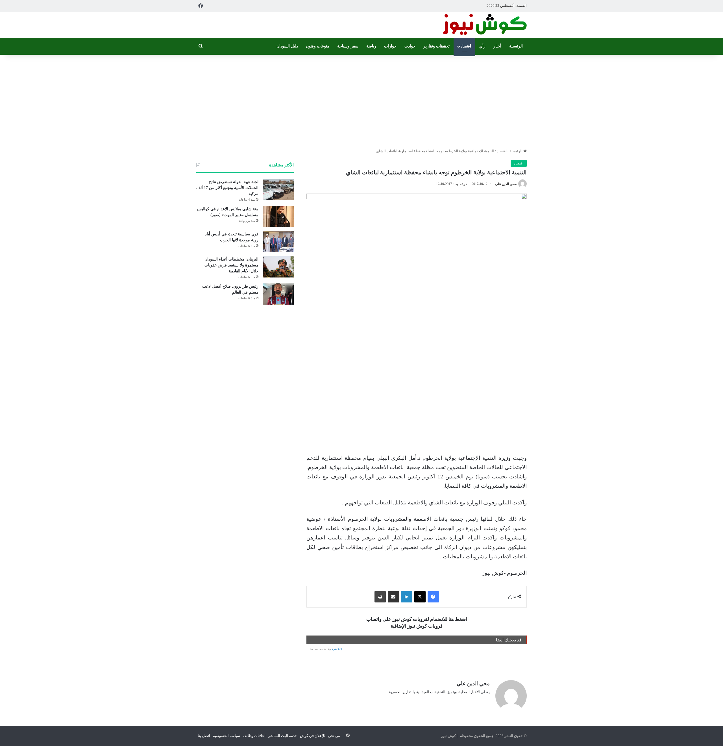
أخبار (497, 46)
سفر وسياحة (347, 46)
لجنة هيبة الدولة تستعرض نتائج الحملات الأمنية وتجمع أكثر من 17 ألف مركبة (227, 188)
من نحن (334, 736)
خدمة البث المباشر (282, 736)
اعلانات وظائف (254, 736)
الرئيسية (516, 46)
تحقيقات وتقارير (436, 46)
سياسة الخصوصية (226, 736)
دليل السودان (287, 46)
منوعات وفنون (317, 46)
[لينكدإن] (406, 596)
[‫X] (420, 596)
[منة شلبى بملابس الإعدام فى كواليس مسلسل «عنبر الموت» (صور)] (278, 216)
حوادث (409, 46)
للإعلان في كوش (312, 736)
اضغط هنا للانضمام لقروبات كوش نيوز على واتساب (416, 619)
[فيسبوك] (433, 596)
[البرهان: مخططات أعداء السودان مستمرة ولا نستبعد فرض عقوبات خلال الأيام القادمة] (278, 266)
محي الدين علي (506, 184)
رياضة (371, 46)
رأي (482, 46)
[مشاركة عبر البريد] (393, 596)
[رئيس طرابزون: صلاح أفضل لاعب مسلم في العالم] (278, 294)
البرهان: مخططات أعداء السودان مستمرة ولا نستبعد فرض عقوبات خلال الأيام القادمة (231, 265)
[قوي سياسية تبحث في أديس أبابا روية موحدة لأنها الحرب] (278, 241)
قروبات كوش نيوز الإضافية (417, 626)
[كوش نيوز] (484, 25)
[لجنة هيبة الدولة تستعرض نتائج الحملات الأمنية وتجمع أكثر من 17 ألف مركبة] (278, 189)
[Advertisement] (361, 100)
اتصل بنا (204, 736)
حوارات (390, 46)
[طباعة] (380, 596)
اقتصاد (466, 46)
